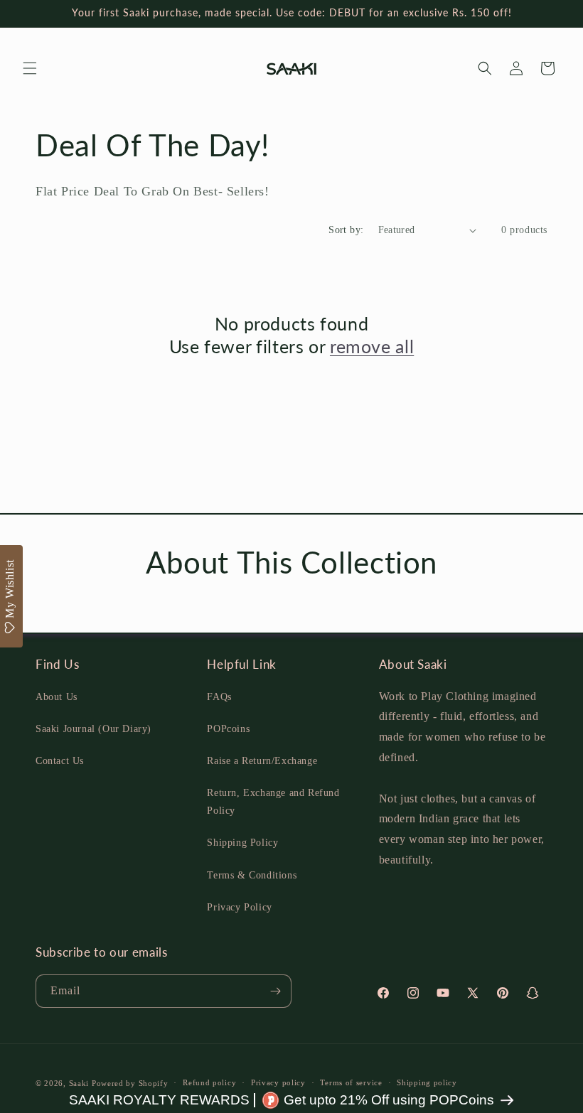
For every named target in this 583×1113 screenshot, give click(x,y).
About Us (56, 697)
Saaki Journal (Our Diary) (93, 729)
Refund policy (209, 1082)
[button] (30, 68)
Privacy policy (278, 1082)
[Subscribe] (275, 991)
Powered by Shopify (130, 1083)
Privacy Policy (239, 907)
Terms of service (351, 1082)
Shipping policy (427, 1082)
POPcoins (228, 729)
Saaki (79, 1083)
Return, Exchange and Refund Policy (273, 801)
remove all (372, 346)
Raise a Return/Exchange (262, 761)
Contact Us (60, 761)
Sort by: (345, 230)
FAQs (219, 697)
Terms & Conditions (251, 875)
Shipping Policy (242, 842)
